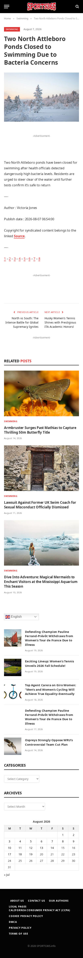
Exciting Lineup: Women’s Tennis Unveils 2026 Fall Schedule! (49, 663)
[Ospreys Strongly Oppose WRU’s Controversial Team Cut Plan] (12, 746)
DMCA (13, 922)
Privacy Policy (20, 928)
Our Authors (58, 900)
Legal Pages (18, 906)
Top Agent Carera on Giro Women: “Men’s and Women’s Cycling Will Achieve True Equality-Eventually (50, 689)
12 (30, 848)
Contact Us (36, 900)
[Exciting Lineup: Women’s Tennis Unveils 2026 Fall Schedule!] (12, 667)
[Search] (77, 6)
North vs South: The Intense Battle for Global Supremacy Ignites (21, 322)
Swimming (12, 29)
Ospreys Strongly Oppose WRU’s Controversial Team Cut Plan (49, 742)
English (16, 616)
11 (20, 848)
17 (9, 854)
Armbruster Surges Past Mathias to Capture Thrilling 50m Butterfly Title (40, 430)
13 (41, 848)
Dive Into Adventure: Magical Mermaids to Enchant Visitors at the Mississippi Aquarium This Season (41, 582)
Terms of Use (18, 933)
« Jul (7, 875)
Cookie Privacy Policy (26, 916)
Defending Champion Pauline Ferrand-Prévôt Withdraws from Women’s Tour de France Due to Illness (49, 638)
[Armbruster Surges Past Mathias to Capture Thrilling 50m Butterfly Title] (41, 393)
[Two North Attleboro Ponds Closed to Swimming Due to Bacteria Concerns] (41, 97)
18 (20, 854)
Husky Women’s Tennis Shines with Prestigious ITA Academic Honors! (60, 322)
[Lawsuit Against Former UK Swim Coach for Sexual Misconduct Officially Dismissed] (41, 468)
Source (19, 236)
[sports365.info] (41, 6)
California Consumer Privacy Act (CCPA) (39, 910)
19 (30, 854)
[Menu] (6, 6)
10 (9, 848)
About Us (17, 900)
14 (52, 848)
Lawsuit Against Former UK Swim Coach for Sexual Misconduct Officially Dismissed (40, 504)
